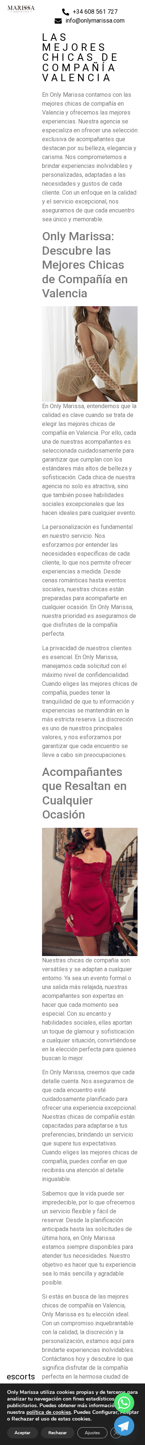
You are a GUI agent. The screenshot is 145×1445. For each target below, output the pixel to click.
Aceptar (22, 1433)
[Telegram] (124, 1426)
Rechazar (57, 1433)
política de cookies (48, 1412)
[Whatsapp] (124, 1403)
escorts (21, 1376)
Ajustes (92, 1433)
